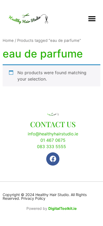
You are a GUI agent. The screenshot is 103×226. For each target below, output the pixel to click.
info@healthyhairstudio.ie (53, 133)
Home (8, 40)
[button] (92, 19)
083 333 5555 (51, 146)
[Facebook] (52, 159)
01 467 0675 (52, 140)
